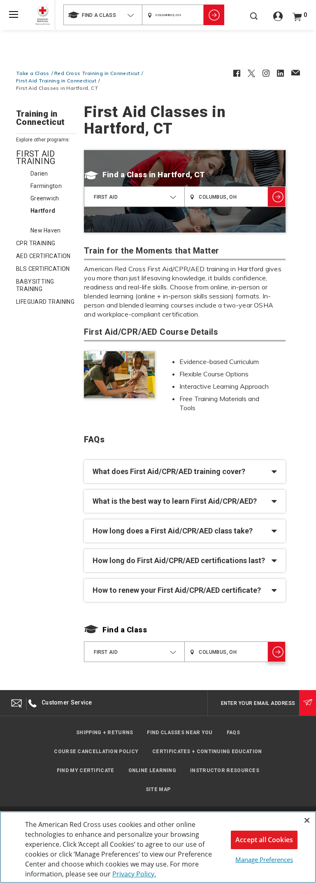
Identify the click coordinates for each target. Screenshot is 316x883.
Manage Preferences (264, 859)
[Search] (254, 20)
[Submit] (307, 703)
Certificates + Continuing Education (207, 751)
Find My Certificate (85, 770)
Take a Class (32, 73)
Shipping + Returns (104, 732)
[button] (185, 471)
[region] (158, 847)
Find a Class (124, 174)
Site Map (158, 789)
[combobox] (102, 15)
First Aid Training (35, 157)
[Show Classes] (214, 15)
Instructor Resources (224, 770)
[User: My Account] (278, 19)
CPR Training (36, 243)
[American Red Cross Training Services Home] (42, 15)
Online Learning (152, 770)
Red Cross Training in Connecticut (96, 73)
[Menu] (13, 14)
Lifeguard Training (45, 301)
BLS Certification (43, 268)
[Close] (307, 820)
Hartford (42, 210)
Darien (39, 173)
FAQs (233, 732)
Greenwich (44, 198)
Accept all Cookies (264, 839)
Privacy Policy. (134, 873)
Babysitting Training (35, 285)
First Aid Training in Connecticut (56, 80)
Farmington (46, 186)
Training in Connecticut (40, 118)
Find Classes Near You (179, 732)
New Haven (45, 230)
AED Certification (43, 256)
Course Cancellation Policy (96, 751)
